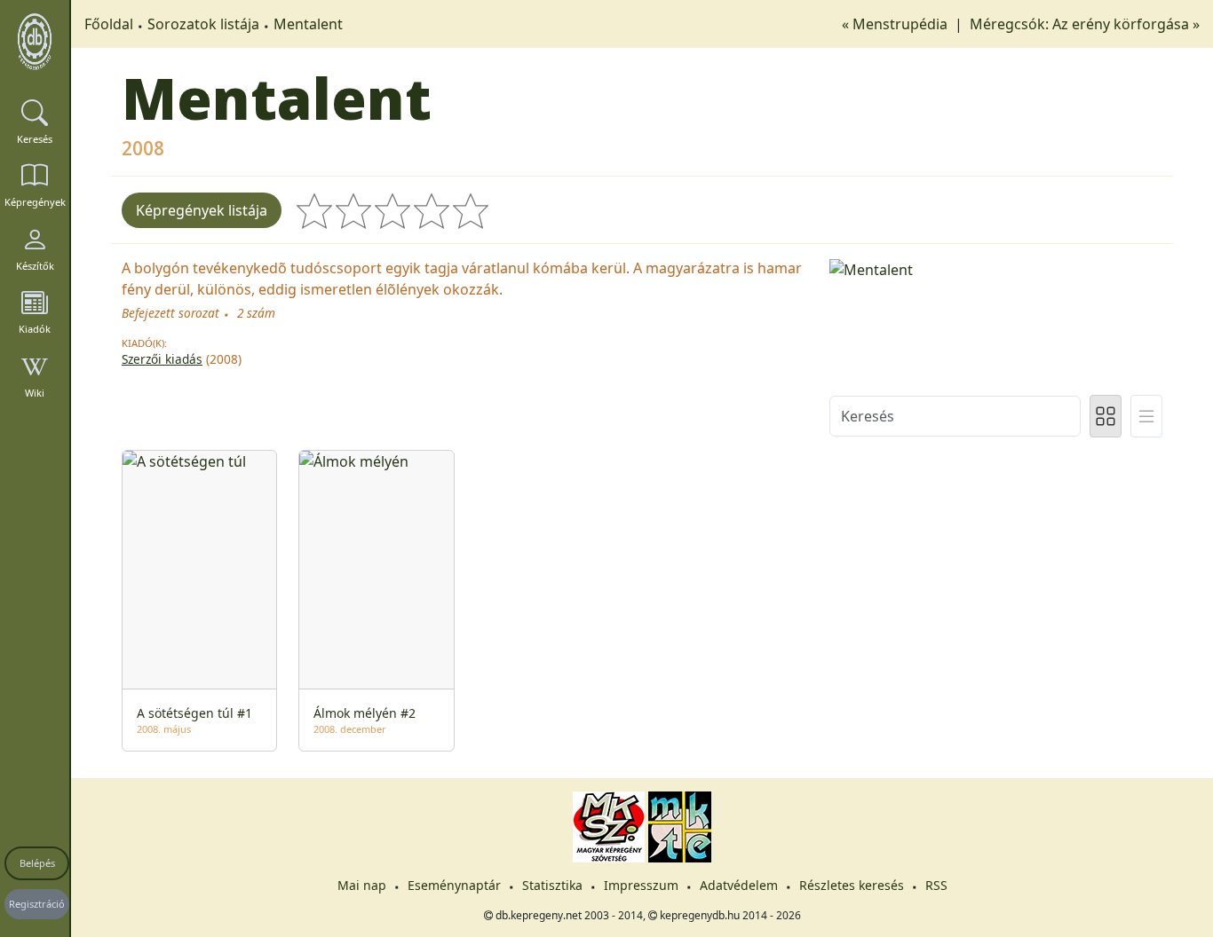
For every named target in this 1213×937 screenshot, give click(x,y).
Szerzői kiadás (162, 358)
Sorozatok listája (203, 24)
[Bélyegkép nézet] (1106, 416)
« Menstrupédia (896, 24)
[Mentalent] (995, 268)
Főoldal (108, 24)
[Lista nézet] (1146, 416)
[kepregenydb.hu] (34, 41)
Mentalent (308, 24)
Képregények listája (201, 210)
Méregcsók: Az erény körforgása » (1085, 24)
